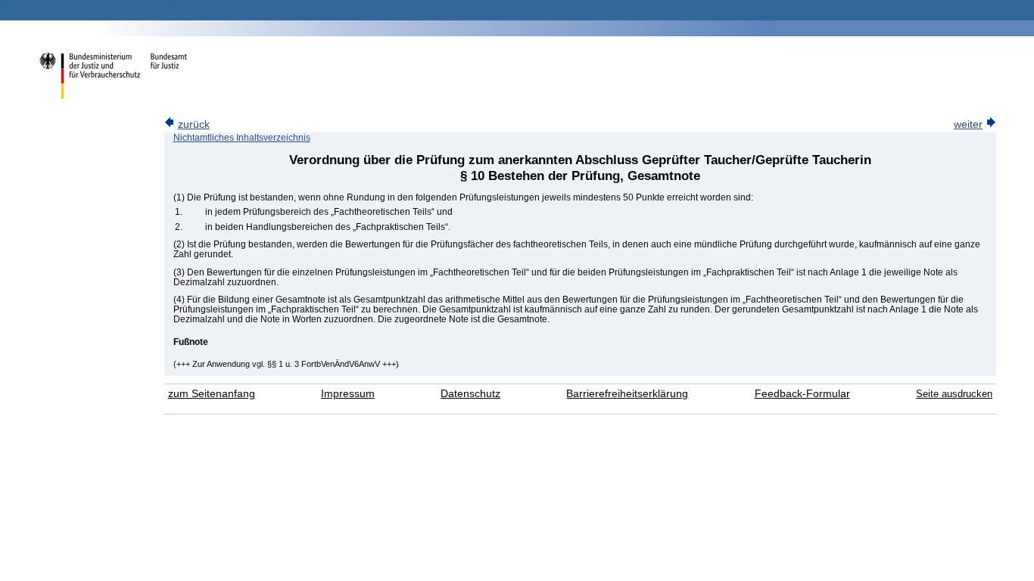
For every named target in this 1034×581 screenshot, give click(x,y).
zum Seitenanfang (211, 393)
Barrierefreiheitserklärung (627, 393)
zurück (194, 124)
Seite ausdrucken (954, 393)
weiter (968, 124)
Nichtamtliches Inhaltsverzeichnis (241, 137)
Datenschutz (470, 393)
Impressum (348, 393)
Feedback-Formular (802, 393)
